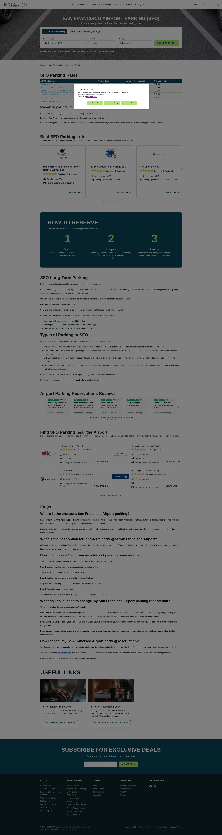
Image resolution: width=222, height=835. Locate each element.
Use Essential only (112, 103)
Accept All (128, 103)
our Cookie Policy (91, 96)
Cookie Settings (94, 103)
